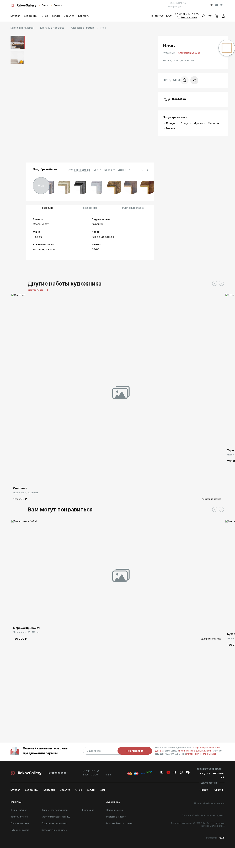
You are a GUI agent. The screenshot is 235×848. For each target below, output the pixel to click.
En (216, 5)
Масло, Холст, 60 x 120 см (26, 632)
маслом (50, 249)
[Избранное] (210, 16)
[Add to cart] (16, 479)
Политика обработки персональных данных (203, 815)
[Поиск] (203, 16)
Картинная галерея (22, 27)
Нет (41, 185)
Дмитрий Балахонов (211, 639)
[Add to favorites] (24, 479)
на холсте (39, 249)
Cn (221, 5)
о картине (47, 207)
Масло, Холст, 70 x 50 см (25, 492)
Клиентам (16, 801)
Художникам (113, 801)
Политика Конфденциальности (209, 803)
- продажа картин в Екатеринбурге (213, 824)
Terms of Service (208, 754)
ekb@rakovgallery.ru (209, 768)
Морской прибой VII (26, 628)
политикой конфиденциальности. (195, 751)
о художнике (89, 207)
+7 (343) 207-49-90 (187, 14)
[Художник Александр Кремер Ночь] (116, 97)
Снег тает (20, 488)
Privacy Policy (193, 754)
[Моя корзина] (216, 16)
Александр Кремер (82, 27)
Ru (211, 5)
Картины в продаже (52, 27)
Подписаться (134, 750)
